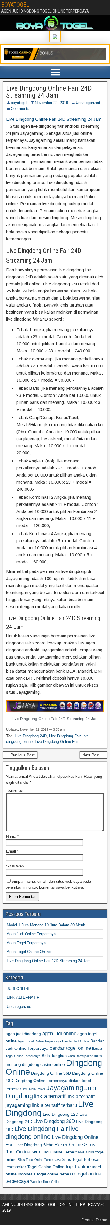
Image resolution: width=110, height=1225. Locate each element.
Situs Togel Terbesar (81, 1159)
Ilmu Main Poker (33, 1089)
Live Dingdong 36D (54, 1121)
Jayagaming (64, 1088)
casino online (52, 1064)
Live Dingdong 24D (31, 736)
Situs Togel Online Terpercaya (39, 1159)
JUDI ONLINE (19, 988)
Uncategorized (88, 103)
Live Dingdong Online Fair (57, 741)
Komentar (14, 790)
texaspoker (16, 1166)
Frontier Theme (94, 1220)
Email (12, 851)
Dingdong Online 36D (51, 1073)
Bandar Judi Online (75, 1041)
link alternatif (49, 1096)
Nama (12, 836)
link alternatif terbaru (54, 1105)
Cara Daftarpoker (80, 1056)
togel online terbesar (56, 1174)
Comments (20, 108)
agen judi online (59, 1033)
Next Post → (93, 755)
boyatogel (19, 103)
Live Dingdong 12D (60, 1114)
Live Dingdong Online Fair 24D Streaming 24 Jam (49, 91)
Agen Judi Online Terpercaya (31, 934)
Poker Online (69, 1144)
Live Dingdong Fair (64, 736)
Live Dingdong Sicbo (34, 1144)
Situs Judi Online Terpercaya (57, 1152)
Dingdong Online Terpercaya (40, 1080)
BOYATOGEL (15, 4)
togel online (78, 1166)
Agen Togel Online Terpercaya (39, 1041)
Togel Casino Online (46, 1166)
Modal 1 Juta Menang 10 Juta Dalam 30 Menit (46, 925)
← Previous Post (20, 755)
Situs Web (15, 866)
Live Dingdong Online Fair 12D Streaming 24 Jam (49, 961)
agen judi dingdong (23, 1033)
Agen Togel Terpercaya (26, 943)
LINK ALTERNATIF (23, 997)
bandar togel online (70, 1048)
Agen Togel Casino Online (29, 952)
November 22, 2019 (51, 103)
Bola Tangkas (54, 1055)
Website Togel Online (45, 1181)
